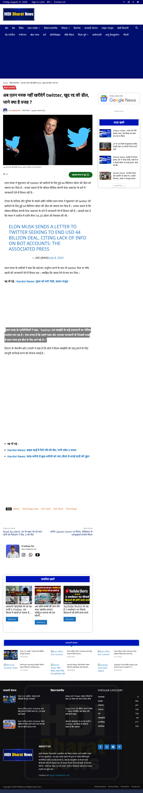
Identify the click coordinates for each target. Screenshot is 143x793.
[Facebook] (124, 2)
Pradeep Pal (15, 110)
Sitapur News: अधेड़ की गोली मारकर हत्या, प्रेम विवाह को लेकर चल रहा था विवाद (124, 133)
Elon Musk (58, 508)
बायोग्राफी (97, 34)
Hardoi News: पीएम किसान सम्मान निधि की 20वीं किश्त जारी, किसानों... (78, 665)
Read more (12, 619)
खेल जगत (34, 34)
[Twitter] (133, 2)
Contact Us (59, 1)
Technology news (30, 508)
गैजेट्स (64, 28)
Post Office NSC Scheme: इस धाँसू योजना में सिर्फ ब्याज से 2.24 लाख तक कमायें (31, 711)
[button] (136, 28)
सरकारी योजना (91, 28)
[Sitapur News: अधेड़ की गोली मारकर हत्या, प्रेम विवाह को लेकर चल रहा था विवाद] (105, 133)
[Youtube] (138, 2)
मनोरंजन (22, 34)
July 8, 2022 (56, 258)
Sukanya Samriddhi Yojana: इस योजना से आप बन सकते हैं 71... (125, 665)
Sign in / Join (38, 1)
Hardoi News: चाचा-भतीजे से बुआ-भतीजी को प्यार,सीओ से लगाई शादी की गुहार (48, 456)
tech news (46, 508)
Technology (71, 508)
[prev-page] (7, 629)
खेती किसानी (122, 28)
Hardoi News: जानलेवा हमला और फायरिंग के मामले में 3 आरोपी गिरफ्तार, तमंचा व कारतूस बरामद (124, 176)
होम (48, 1)
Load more (118, 185)
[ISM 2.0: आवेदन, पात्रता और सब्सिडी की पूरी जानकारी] (11, 655)
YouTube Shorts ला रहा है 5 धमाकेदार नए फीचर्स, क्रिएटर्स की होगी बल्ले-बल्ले (76, 609)
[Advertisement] (71, 59)
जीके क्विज (69, 34)
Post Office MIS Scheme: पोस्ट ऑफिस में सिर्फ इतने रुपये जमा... (125, 652)
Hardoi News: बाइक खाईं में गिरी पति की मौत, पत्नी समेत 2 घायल (41, 450)
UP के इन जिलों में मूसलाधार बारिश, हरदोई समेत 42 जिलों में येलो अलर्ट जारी (125, 146)
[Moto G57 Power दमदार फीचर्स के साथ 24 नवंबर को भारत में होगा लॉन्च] (57, 699)
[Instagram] (129, 2)
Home (5, 83)
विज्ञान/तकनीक (50, 28)
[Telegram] (41, 520)
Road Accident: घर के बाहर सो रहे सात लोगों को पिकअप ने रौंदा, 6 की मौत (22, 533)
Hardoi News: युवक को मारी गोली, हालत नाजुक (42, 281)
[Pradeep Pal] (6, 110)
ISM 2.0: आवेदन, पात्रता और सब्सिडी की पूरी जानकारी (29, 697)
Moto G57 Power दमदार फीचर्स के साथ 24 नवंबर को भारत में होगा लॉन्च (78, 697)
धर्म (44, 34)
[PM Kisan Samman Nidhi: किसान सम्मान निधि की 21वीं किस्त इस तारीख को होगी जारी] (11, 668)
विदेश (21, 28)
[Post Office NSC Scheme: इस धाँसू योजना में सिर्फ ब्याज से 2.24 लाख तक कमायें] (58, 655)
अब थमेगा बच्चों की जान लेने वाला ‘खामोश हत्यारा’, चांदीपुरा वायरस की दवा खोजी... (47, 611)
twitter (16, 508)
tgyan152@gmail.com (60, 775)
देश (13, 28)
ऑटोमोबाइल (55, 34)
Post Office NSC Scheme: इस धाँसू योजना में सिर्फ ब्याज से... (79, 652)
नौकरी (126, 34)
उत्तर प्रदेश (33, 28)
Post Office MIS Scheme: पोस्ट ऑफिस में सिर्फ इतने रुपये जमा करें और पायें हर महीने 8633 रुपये (31, 724)
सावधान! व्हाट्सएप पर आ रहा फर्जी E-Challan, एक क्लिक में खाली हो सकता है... (19, 609)
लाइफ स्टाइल (107, 28)
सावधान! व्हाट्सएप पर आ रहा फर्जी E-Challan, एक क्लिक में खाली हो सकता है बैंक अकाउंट (78, 724)
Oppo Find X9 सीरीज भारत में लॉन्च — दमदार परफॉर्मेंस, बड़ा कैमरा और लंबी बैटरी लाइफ (78, 711)
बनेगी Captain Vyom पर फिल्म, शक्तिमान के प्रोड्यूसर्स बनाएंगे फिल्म (71, 533)
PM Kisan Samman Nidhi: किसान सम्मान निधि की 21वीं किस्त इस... (32, 665)
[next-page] (12, 629)
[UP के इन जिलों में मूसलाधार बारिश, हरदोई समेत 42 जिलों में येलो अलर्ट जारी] (105, 146)
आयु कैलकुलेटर (112, 34)
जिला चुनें (82, 34)
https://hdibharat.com (29, 549)
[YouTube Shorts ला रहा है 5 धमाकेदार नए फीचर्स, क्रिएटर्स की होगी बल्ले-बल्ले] (77, 595)
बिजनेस (77, 28)
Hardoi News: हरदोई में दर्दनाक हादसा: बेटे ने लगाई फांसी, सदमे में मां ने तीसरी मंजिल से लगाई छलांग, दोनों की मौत (125, 161)
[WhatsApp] (29, 520)
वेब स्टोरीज (10, 34)
